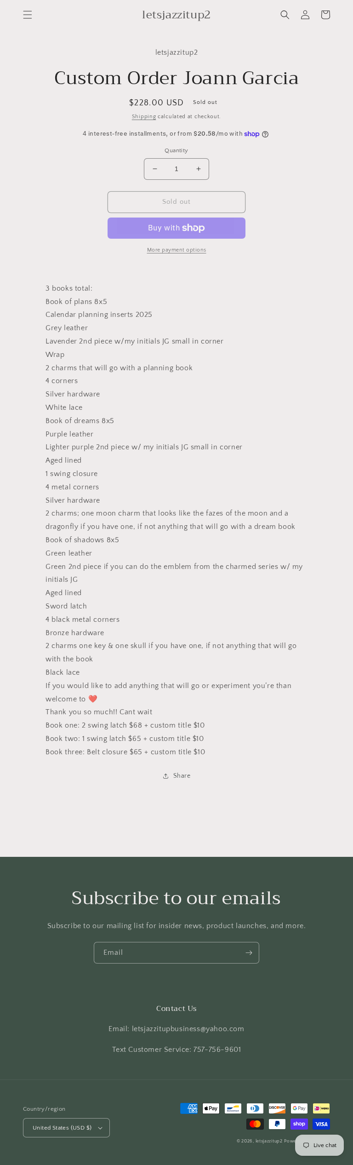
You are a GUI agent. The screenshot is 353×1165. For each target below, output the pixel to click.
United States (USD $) (62, 1128)
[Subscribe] (249, 953)
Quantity (176, 150)
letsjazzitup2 (269, 1141)
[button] (27, 15)
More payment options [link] (176, 250)
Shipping (144, 117)
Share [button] (182, 776)
